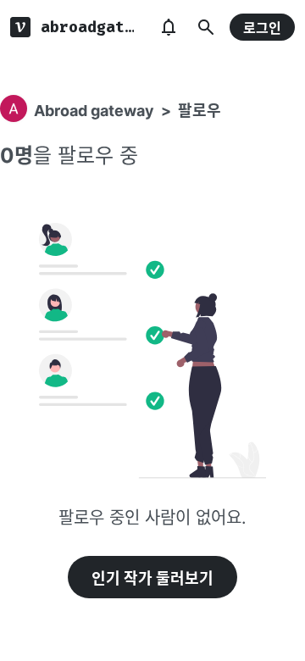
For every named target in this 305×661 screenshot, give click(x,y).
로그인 (262, 27)
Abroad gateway (94, 110)
